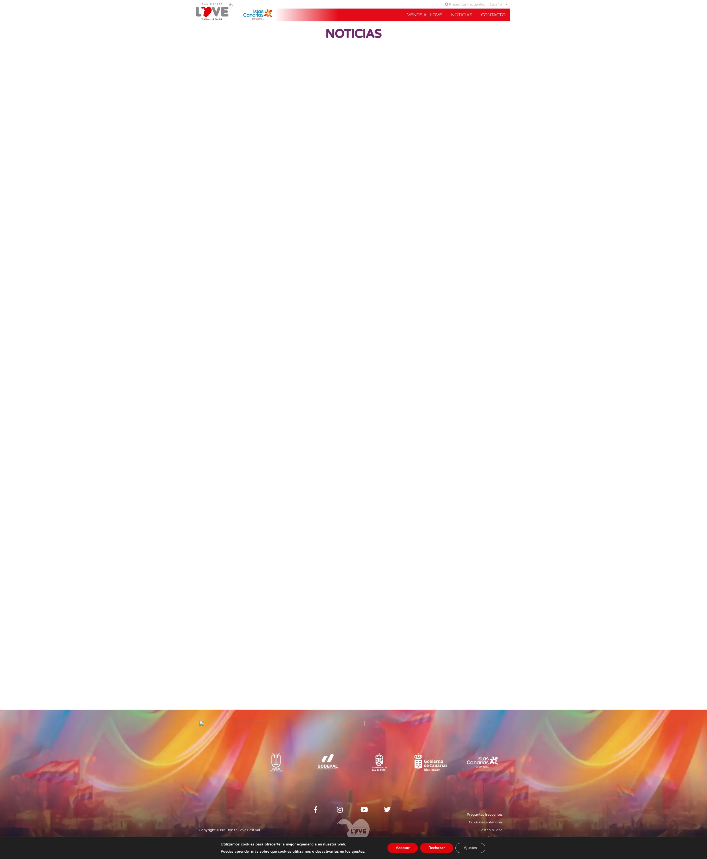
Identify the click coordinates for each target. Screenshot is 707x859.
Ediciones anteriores (486, 822)
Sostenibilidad (491, 830)
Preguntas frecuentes (466, 4)
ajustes (358, 851)
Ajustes (470, 847)
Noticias (461, 14)
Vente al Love (424, 14)
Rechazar (436, 847)
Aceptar (403, 847)
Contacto (493, 14)
